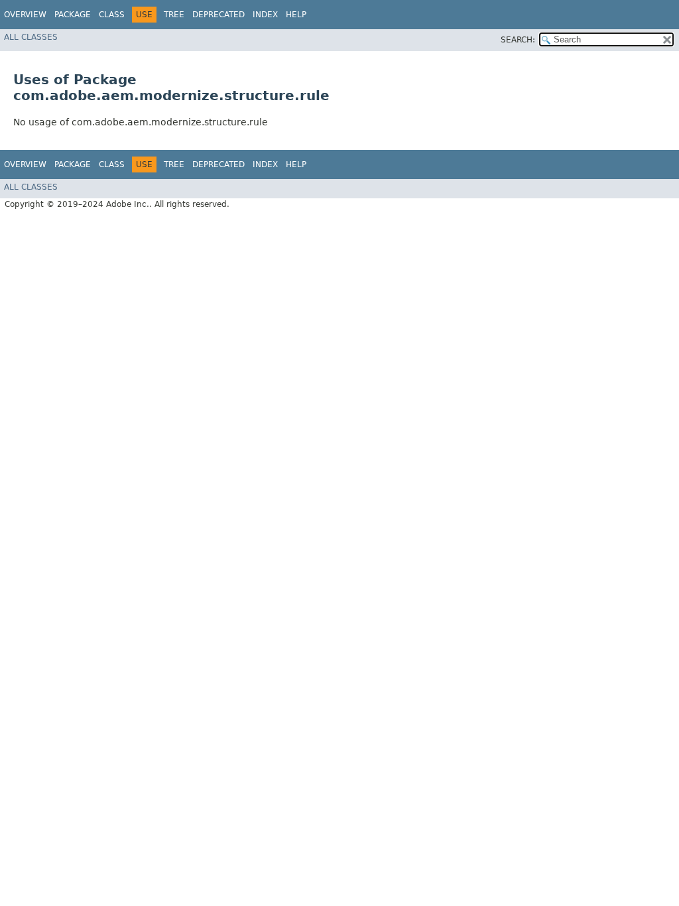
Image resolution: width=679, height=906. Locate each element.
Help (296, 14)
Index (265, 14)
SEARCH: (518, 39)
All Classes (31, 37)
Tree (174, 14)
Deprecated (218, 14)
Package (72, 14)
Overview (25, 14)
